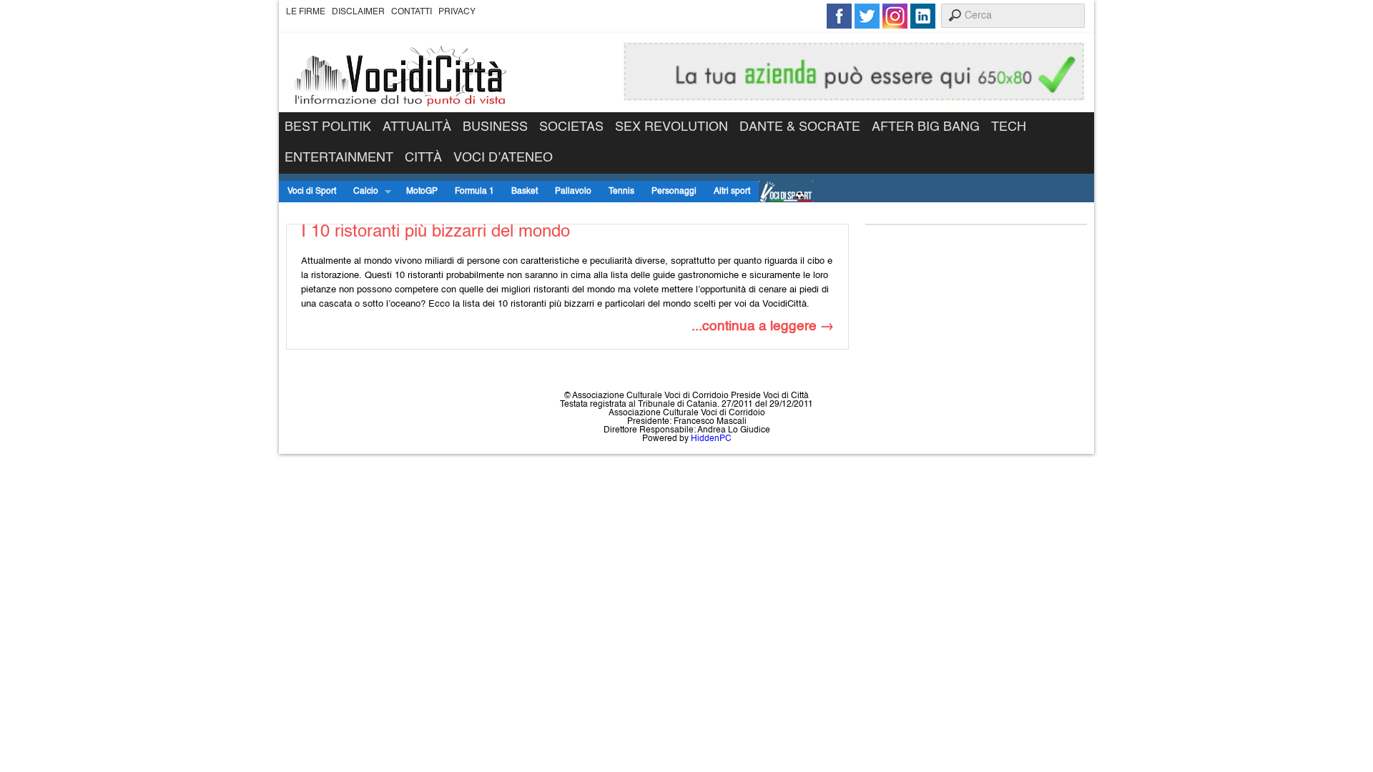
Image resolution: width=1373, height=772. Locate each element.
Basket (524, 191)
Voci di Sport (311, 191)
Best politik (328, 127)
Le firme (305, 12)
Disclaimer (358, 12)
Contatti (411, 12)
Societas (571, 127)
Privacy (457, 12)
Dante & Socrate (799, 127)
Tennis (621, 191)
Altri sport (732, 191)
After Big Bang (926, 127)
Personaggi (674, 191)
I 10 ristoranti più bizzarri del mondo (435, 232)
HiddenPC (711, 439)
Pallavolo (573, 191)
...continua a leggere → (763, 326)
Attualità (417, 127)
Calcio (361, 192)
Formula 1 (474, 191)
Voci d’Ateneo (503, 158)
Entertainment (339, 158)
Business (495, 127)
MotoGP (422, 191)
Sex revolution (671, 127)
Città (423, 158)
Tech (1008, 127)
